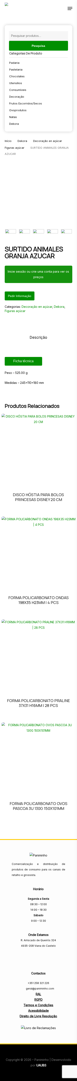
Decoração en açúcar (47, 141)
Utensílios (15, 83)
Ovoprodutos (18, 110)
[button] (70, 8)
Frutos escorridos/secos (25, 103)
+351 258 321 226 (38, 983)
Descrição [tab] (38, 337)
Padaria (14, 62)
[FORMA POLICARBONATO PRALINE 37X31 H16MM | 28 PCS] (38, 656)
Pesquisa (38, 45)
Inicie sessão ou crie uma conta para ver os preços (38, 274)
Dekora (14, 123)
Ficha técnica (23, 361)
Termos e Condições (38, 1005)
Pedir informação (19, 296)
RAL (38, 994)
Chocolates (17, 76)
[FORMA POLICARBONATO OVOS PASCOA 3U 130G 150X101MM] (38, 759)
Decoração (16, 96)
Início (8, 141)
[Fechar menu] (39, 193)
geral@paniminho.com (39, 988)
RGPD (38, 999)
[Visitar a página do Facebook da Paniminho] (38, 955)
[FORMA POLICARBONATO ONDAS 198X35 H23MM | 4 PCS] (38, 553)
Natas (13, 117)
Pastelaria (15, 69)
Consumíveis (17, 90)
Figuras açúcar (14, 147)
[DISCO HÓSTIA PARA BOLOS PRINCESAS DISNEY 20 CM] (38, 450)
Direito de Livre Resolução (38, 1016)
